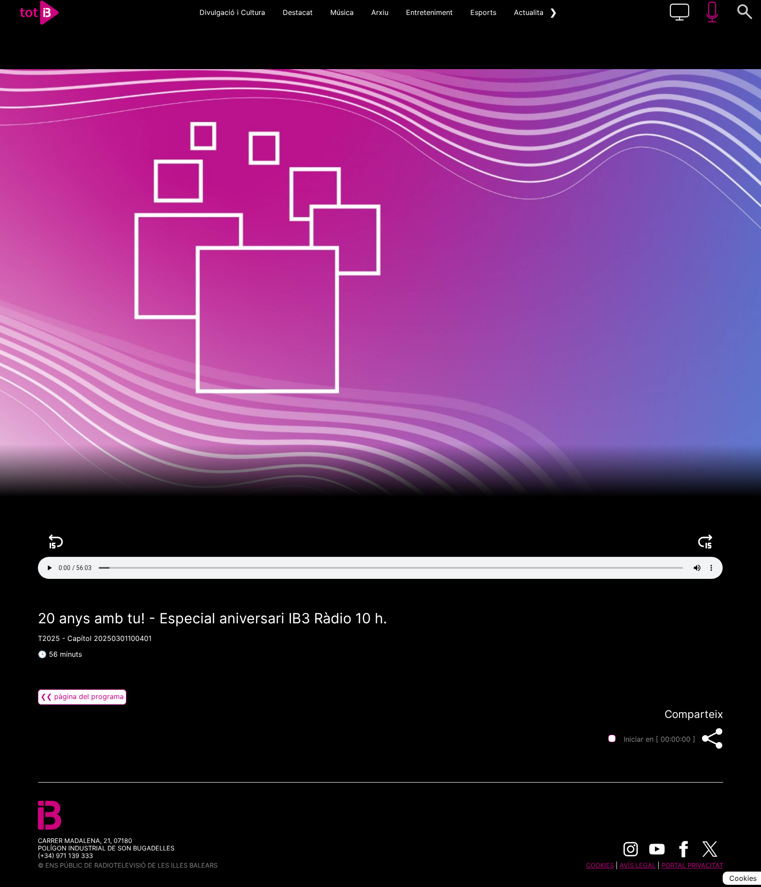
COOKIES (600, 865)
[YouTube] (657, 849)
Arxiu (379, 12)
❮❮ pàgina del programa (82, 696)
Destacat (298, 12)
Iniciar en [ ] (659, 739)
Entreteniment (429, 12)
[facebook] (683, 849)
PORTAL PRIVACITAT (692, 865)
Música (342, 12)
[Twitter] (710, 849)
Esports (483, 12)
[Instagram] (630, 849)
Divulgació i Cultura (232, 12)
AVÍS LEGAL (638, 865)
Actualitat (530, 12)
